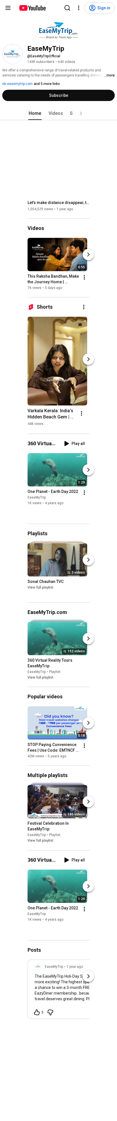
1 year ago (74, 967)
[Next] (88, 254)
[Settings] (78, 8)
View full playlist (40, 587)
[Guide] (8, 8)
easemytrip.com (19, 84)
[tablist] (58, 113)
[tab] (35, 113)
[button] (81, 113)
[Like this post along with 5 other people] (36, 1012)
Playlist (54, 672)
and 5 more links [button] (47, 84)
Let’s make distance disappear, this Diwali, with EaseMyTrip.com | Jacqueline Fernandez (59, 202)
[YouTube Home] (32, 8)
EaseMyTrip (37, 497)
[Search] (67, 8)
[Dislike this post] (50, 1012)
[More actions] (84, 277)
